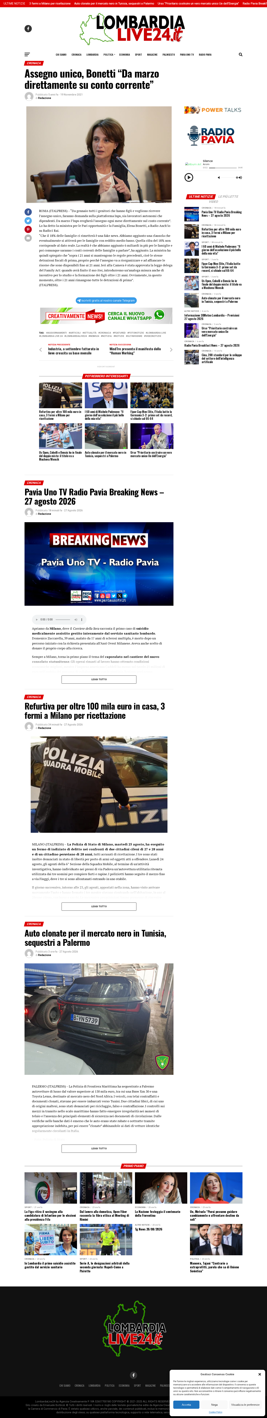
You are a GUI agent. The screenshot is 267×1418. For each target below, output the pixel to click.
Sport (138, 54)
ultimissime (134, 336)
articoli (75, 333)
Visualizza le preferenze (245, 1404)
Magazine (152, 54)
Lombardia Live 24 (51, 336)
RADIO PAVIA (205, 54)
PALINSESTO (169, 54)
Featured (120, 333)
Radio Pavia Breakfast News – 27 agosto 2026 (217, 3)
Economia (124, 54)
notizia (107, 336)
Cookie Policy (215, 1412)
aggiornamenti (57, 333)
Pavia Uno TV (187, 54)
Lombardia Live (156, 333)
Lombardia (92, 54)
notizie (119, 336)
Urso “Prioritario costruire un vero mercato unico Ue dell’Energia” (143, 3)
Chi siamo (61, 54)
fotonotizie (136, 333)
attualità (90, 333)
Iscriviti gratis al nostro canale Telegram (108, 300)
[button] (260, 1374)
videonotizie (153, 336)
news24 (94, 336)
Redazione (44, 98)
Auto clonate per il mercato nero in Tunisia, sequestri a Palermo (59, 3)
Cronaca (76, 54)
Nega (214, 1404)
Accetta (186, 1404)
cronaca (105, 333)
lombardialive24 (76, 336)
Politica (108, 54)
